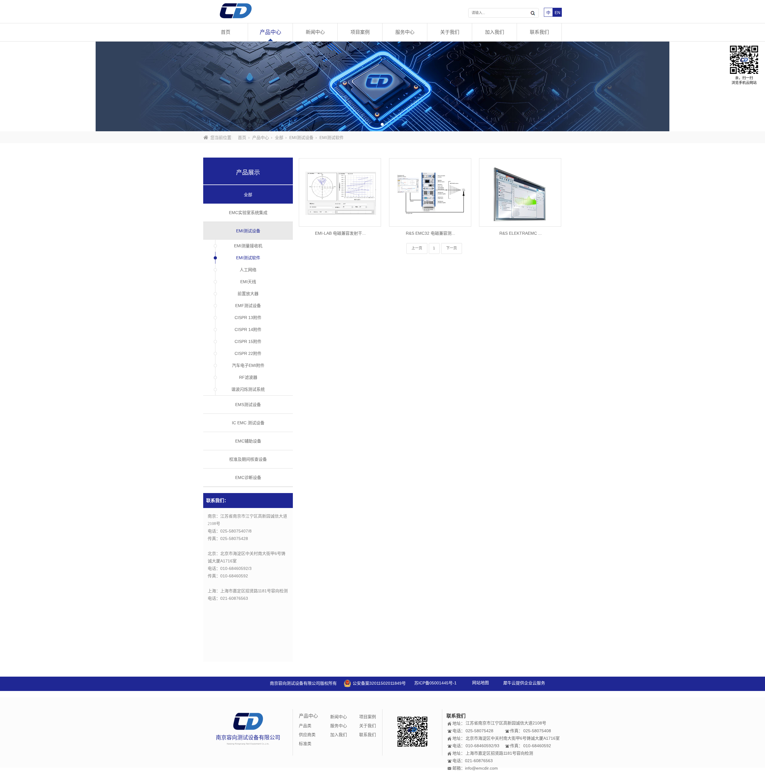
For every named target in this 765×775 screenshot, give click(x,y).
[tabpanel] (382, 86)
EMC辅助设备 (248, 441)
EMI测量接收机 (248, 245)
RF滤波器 (248, 377)
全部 (279, 137)
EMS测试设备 (248, 404)
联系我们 (539, 32)
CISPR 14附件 (248, 329)
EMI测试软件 (248, 257)
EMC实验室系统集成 (248, 212)
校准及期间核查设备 (248, 459)
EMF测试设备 (248, 305)
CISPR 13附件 (248, 317)
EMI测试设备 (301, 137)
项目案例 (360, 32)
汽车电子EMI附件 (248, 365)
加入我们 (494, 32)
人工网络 (248, 269)
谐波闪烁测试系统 (248, 389)
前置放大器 (248, 293)
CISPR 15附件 (248, 341)
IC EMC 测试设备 (248, 422)
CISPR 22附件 (248, 353)
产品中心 (270, 32)
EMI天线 (248, 281)
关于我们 (449, 32)
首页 (225, 32)
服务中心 (404, 32)
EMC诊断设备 (248, 477)
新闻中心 (315, 32)
